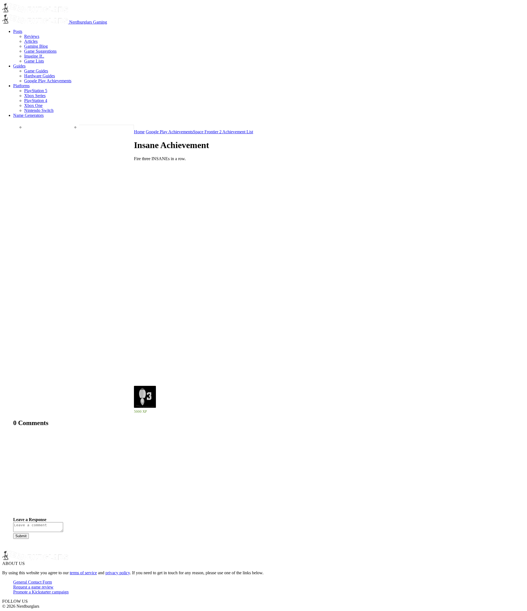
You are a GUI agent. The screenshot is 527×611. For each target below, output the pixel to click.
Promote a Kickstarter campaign (41, 592)
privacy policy (117, 572)
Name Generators (28, 115)
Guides (19, 66)
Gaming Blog (36, 46)
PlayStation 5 (35, 90)
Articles (31, 41)
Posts (17, 31)
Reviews (31, 36)
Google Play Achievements (47, 80)
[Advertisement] (178, 476)
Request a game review (33, 587)
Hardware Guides (39, 75)
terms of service (83, 572)
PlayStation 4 (35, 100)
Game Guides (36, 71)
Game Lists (34, 61)
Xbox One (33, 105)
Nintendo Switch (39, 110)
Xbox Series (35, 95)
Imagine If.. (34, 56)
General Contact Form (32, 582)
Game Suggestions (40, 51)
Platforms (21, 85)
